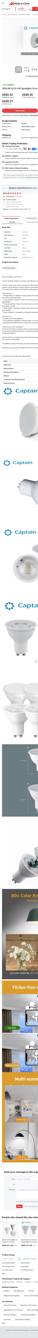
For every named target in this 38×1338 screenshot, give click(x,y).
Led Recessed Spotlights (28, 1315)
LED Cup (31, 1291)
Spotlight (6, 1291)
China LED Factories (10, 1305)
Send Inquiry (20, 111)
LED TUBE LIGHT (7, 1270)
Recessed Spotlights (10, 1315)
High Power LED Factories (29, 1305)
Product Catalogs (30, 1259)
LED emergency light (8, 1263)
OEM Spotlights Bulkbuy (22, 1319)
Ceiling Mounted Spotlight (12, 1296)
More (4, 1323)
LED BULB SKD (25, 1263)
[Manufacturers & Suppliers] (19, 3)
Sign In (5, 209)
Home (3, 14)
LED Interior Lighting (24, 14)
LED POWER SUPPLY (26, 1270)
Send (19, 1206)
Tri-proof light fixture (8, 1266)
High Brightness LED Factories (13, 1310)
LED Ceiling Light (19, 1291)
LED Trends (7, 1319)
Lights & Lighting (12, 14)
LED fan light (24, 1266)
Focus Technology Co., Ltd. (25, 1330)
